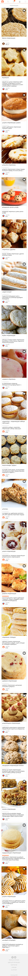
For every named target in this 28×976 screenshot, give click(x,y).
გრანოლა (5, 509)
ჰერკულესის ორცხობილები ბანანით (13, 765)
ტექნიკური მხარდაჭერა (14, 962)
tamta (6, 89)
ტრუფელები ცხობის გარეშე (10, 207)
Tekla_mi (7, 44)
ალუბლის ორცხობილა (9, 379)
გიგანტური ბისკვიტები (9, 940)
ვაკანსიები (14, 969)
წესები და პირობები (14, 960)
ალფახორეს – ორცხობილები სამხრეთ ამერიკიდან (13, 422)
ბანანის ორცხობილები (9, 809)
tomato (6, 432)
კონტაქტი (14, 967)
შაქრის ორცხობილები (8, 335)
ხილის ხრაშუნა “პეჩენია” (9, 465)
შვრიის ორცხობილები (8, 38)
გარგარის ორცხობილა (9, 165)
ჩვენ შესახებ (14, 965)
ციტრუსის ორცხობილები (9, 681)
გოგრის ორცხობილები (9, 896)
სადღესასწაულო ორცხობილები (11, 853)
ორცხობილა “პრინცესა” (9, 637)
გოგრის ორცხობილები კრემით (11, 123)
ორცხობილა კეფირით (8, 249)
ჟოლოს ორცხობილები (9, 551)
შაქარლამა (5, 77)
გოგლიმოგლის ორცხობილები (11, 723)
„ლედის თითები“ (7, 292)
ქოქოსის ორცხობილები (9, 593)
